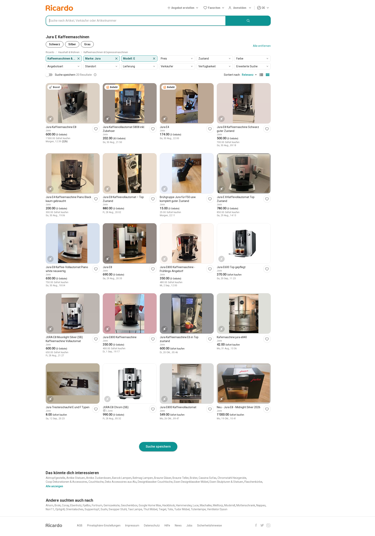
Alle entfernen (262, 45)
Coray (65, 505)
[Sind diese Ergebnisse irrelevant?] (95, 74)
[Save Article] (96, 129)
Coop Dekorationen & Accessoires (66, 481)
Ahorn (49, 505)
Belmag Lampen (143, 477)
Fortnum (97, 505)
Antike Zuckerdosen (98, 477)
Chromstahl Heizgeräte (232, 477)
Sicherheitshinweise (209, 525)
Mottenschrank (245, 505)
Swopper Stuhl (118, 509)
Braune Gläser (162, 477)
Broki (57, 505)
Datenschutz (152, 525)
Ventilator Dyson (217, 509)
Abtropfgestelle (55, 477)
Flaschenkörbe (253, 481)
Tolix (170, 509)
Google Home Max (150, 505)
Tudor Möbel (182, 509)
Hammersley (184, 505)
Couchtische (96, 481)
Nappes (261, 505)
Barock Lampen (121, 477)
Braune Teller (180, 477)
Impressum (132, 525)
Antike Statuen (75, 477)
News (178, 525)
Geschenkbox (129, 505)
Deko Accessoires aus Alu (121, 481)
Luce (196, 505)
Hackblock (168, 505)
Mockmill (229, 505)
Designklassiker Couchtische (155, 481)
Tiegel (162, 509)
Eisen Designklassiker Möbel (191, 481)
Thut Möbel (150, 509)
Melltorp (218, 505)
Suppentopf (92, 509)
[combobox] (136, 21)
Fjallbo (87, 505)
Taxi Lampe (135, 509)
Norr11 (50, 509)
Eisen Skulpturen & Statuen (226, 481)
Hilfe (167, 525)
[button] (183, 8)
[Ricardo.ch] (59, 8)
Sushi (104, 509)
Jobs (189, 525)
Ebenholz (76, 505)
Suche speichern (158, 446)
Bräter (193, 477)
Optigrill (60, 509)
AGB (79, 525)
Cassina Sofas (207, 477)
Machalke (206, 505)
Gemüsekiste (112, 505)
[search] (248, 21)
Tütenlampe (198, 509)
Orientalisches (74, 509)
